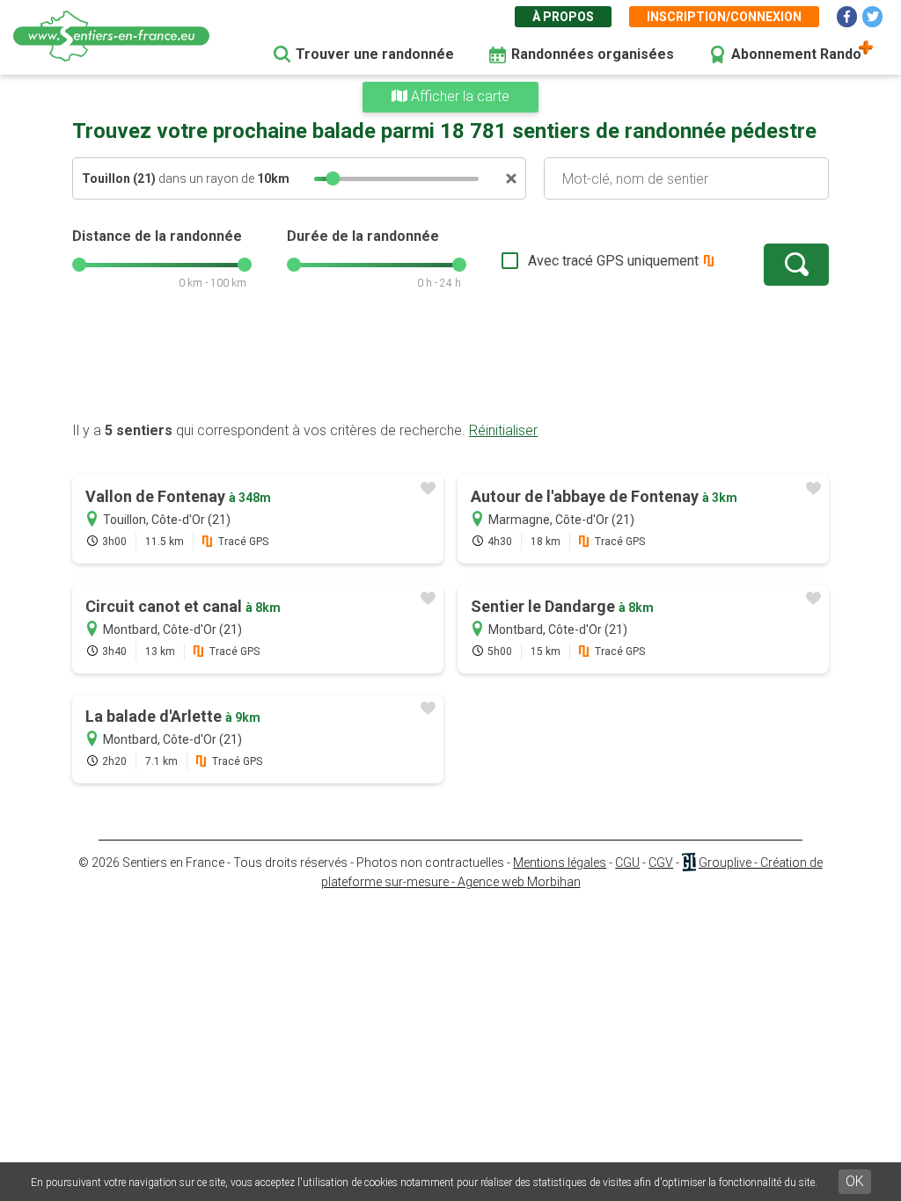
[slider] (333, 178)
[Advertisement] (450, 364)
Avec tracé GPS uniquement (613, 260)
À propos (563, 17)
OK (855, 1181)
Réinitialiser (503, 430)
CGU (627, 862)
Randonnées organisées (592, 54)
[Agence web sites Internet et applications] (688, 862)
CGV (660, 862)
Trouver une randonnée (375, 54)
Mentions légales (559, 862)
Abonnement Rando (796, 54)
